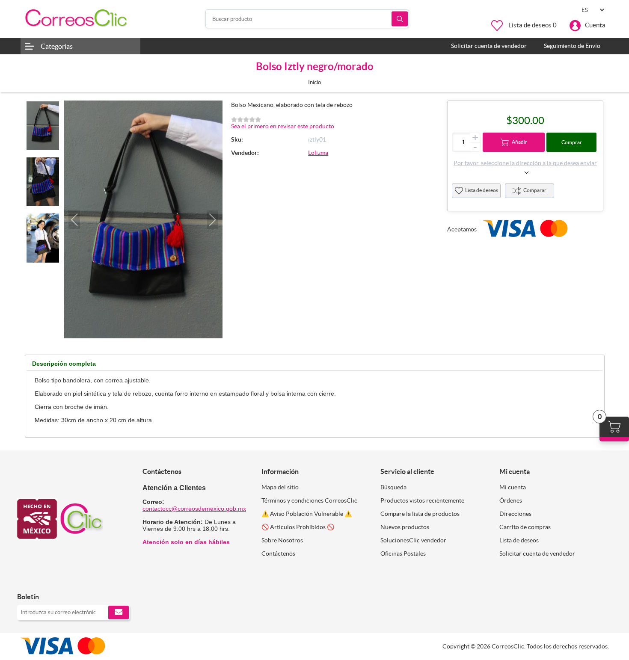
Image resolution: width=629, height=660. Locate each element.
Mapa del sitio (280, 487)
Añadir (519, 142)
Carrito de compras (525, 527)
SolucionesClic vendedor (413, 540)
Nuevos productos (404, 527)
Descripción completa (64, 363)
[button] (74, 219)
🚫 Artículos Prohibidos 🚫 (297, 527)
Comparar (534, 190)
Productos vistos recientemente (422, 500)
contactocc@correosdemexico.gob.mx (194, 508)
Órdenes (510, 500)
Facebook (26, 578)
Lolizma (318, 152)
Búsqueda (400, 19)
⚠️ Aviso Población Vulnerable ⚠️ (306, 513)
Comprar (571, 142)
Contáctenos (278, 553)
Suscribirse (118, 612)
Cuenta (595, 25)
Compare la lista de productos (420, 513)
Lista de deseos (481, 190)
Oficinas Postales (403, 553)
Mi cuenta (512, 487)
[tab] (64, 364)
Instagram (46, 578)
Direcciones (515, 513)
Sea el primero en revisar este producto (282, 126)
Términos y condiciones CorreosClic (309, 500)
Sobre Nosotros (282, 540)
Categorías (57, 46)
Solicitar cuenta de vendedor (537, 553)
